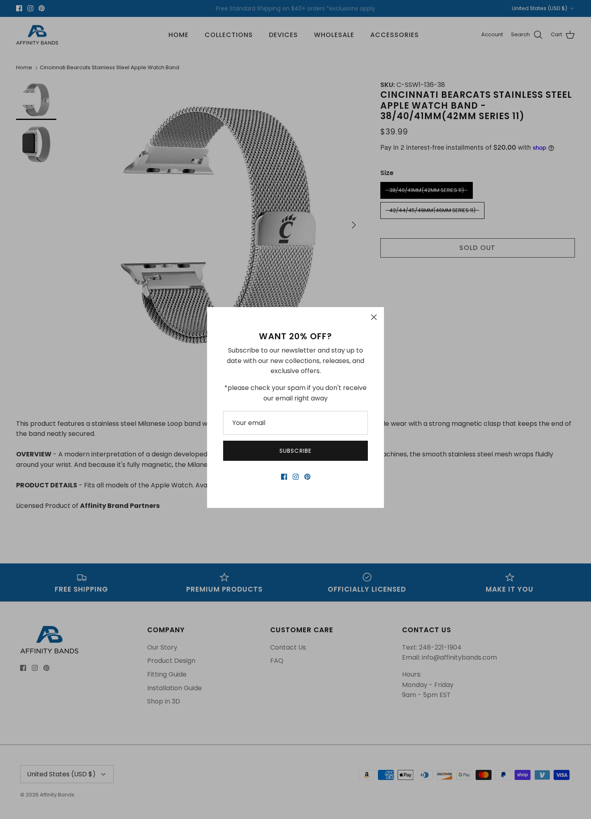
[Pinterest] (307, 477)
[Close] (374, 317)
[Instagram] (296, 477)
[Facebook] (284, 477)
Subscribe (295, 451)
